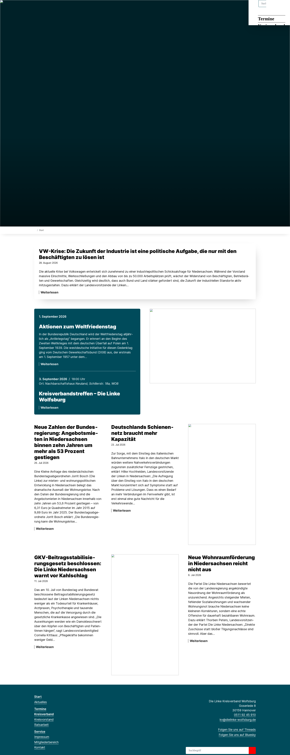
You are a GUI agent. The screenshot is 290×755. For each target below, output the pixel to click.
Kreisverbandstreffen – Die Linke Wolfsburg (79, 397)
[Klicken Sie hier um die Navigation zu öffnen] (283, 7)
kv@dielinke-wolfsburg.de (238, 719)
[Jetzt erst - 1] (222, 484)
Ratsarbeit (41, 724)
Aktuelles (40, 702)
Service (39, 731)
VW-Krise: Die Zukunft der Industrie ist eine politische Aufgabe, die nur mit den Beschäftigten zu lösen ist (137, 254)
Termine (266, 18)
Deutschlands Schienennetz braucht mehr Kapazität (142, 433)
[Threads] (36, 7)
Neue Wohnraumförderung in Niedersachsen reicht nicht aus (221, 563)
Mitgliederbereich (46, 742)
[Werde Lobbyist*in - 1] (145, 614)
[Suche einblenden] (273, 7)
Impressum (41, 737)
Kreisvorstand (44, 719)
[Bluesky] (41, 7)
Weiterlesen (49, 292)
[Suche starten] (252, 750)
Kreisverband (44, 714)
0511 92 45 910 (245, 715)
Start (38, 696)
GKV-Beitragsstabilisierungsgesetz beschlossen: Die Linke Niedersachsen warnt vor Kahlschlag (67, 566)
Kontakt (39, 747)
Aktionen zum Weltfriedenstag (77, 326)
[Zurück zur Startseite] (35, 230)
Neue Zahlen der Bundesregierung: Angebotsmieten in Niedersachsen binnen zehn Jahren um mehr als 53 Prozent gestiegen (66, 442)
